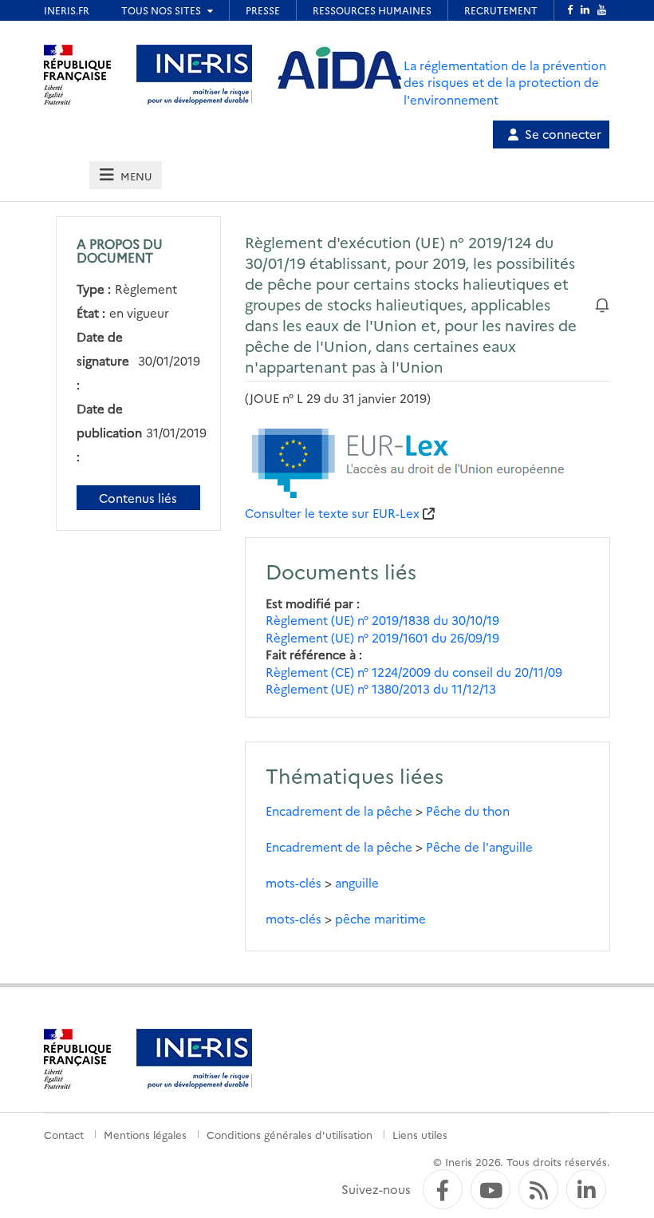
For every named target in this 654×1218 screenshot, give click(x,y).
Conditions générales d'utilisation (289, 1134)
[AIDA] (340, 69)
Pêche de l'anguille (479, 846)
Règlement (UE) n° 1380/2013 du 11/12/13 (381, 688)
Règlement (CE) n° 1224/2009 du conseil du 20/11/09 (414, 671)
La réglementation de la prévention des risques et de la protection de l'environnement (505, 82)
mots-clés (293, 882)
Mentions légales (145, 1134)
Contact (64, 1134)
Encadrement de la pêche (339, 810)
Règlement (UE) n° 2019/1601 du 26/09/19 (382, 637)
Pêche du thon (468, 810)
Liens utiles (419, 1134)
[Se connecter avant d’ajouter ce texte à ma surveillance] (602, 304)
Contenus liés (138, 497)
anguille (357, 882)
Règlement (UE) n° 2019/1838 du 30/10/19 (382, 619)
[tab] (125, 175)
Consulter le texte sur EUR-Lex (332, 512)
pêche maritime (380, 918)
